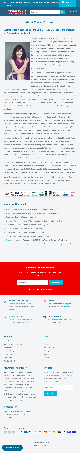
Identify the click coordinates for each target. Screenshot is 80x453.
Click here (10, 240)
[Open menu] (5, 12)
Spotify (46, 351)
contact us (13, 322)
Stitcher (47, 354)
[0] (74, 12)
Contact (12, 304)
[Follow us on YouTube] (9, 432)
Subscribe (56, 283)
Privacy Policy (9, 354)
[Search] (62, 12)
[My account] (70, 12)
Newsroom (8, 347)
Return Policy (9, 351)
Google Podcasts (50, 347)
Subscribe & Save (69, 3)
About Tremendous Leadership (15, 344)
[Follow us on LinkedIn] (13, 432)
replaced (67, 306)
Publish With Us (10, 361)
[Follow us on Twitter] (5, 432)
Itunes (46, 341)
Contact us (8, 358)
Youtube (47, 344)
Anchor (46, 358)
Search (6, 341)
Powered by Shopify (40, 445)
